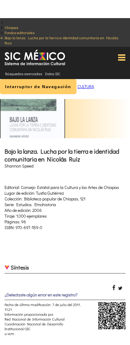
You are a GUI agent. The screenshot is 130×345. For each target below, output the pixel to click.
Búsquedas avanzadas (23, 73)
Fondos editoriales (19, 32)
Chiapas (11, 27)
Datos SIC (52, 73)
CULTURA (85, 86)
